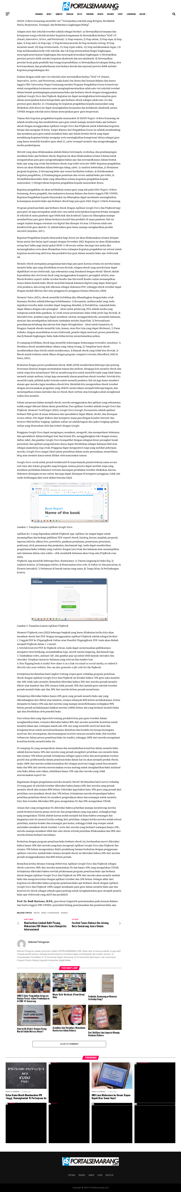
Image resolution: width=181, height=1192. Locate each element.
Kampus (59, 13)
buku (37, 913)
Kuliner (110, 13)
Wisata (100, 13)
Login (99, 1175)
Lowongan (131, 13)
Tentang (71, 1175)
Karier (91, 1175)
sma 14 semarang (50, 913)
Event (120, 13)
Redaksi (82, 1175)
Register (109, 1175)
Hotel (79, 13)
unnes (65, 913)
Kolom (142, 13)
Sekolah (69, 13)
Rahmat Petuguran (38, 942)
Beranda (39, 13)
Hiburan (89, 13)
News (49, 13)
